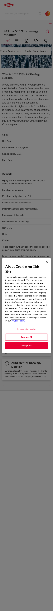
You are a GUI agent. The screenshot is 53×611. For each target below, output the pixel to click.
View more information (26, 329)
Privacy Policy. (18, 321)
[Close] (47, 261)
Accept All (26, 345)
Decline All (26, 337)
